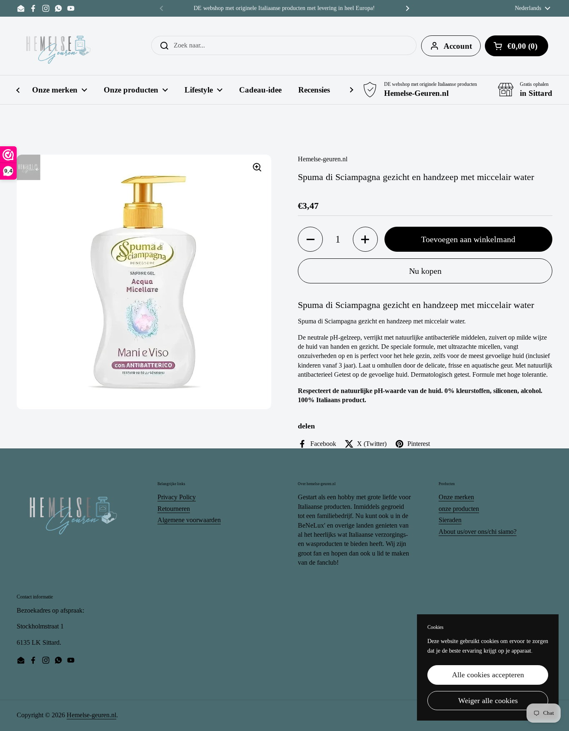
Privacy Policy (176, 497)
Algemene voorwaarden (189, 519)
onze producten (459, 508)
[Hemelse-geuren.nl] (59, 46)
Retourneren (173, 508)
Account (458, 46)
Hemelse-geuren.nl (91, 714)
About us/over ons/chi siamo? (478, 531)
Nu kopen (425, 270)
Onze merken (456, 497)
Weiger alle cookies (488, 700)
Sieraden (450, 519)
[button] (310, 239)
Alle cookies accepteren (488, 675)
